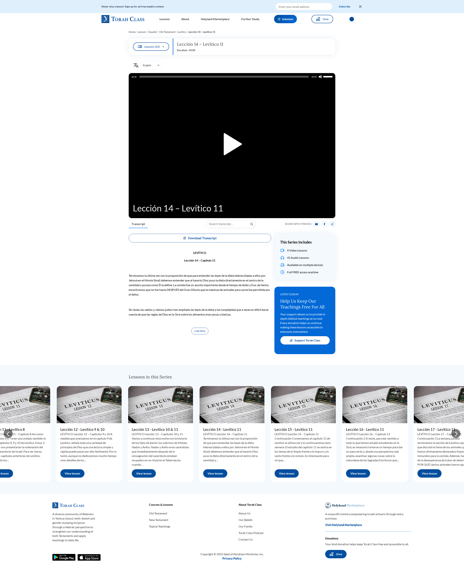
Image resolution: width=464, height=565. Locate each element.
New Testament (158, 519)
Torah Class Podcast (251, 533)
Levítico (181, 31)
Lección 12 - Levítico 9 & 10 (82, 429)
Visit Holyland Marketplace (343, 525)
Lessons (142, 31)
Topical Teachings (159, 526)
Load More (199, 331)
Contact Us (246, 539)
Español (152, 31)
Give (325, 19)
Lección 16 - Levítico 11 (365, 429)
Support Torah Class (307, 340)
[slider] (328, 76)
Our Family (245, 526)
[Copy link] (332, 224)
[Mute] (320, 77)
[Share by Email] (316, 224)
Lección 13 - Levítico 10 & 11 (155, 429)
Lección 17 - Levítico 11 (436, 429)
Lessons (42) (154, 46)
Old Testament (167, 31)
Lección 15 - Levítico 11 (294, 429)
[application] (232, 145)
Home (132, 31)
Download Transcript (202, 238)
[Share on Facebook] (324, 224)
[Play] (232, 145)
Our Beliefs (245, 519)
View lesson (72, 473)
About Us (244, 513)
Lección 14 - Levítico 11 (222, 429)
